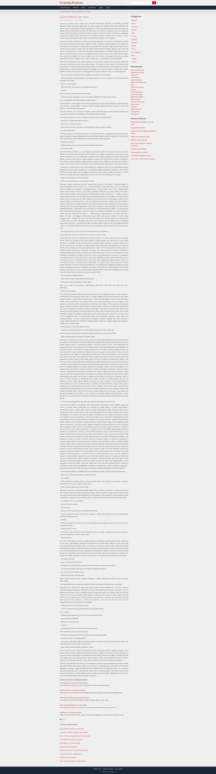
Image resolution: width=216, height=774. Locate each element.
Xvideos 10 (134, 75)
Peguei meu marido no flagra (140, 137)
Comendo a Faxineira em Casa (141, 155)
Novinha (134, 43)
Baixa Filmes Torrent (137, 70)
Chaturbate (92, 8)
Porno (83, 8)
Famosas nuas (135, 99)
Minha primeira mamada (139, 140)
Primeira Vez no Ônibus (138, 149)
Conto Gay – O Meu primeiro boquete (143, 159)
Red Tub (75, 8)
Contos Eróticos (65, 8)
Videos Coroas (98, 769)
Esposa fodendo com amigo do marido (72, 690)
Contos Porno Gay (137, 92)
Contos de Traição (136, 94)
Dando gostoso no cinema (139, 152)
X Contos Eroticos (65, 11)
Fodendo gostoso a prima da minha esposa (74, 683)
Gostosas (134, 107)
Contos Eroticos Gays (138, 102)
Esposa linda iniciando (138, 128)
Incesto (133, 36)
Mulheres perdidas (137, 97)
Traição (133, 58)
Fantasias (134, 27)
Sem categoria (136, 52)
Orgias (101, 8)
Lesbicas (134, 39)
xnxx (132, 85)
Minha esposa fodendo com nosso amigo (73, 705)
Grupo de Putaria (136, 80)
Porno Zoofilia (118, 769)
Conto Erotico (135, 77)
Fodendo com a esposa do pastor (71, 712)
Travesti (134, 62)
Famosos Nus (135, 111)
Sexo (133, 55)
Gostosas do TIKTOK (137, 72)
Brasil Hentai (135, 104)
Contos (108, 8)
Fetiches (134, 30)
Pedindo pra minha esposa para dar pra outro (75, 698)
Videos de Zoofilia (108, 769)
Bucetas (133, 90)
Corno (72, 11)
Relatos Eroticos (136, 109)
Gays (133, 33)
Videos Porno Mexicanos (139, 82)
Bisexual (134, 20)
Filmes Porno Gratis (137, 87)
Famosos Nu (135, 114)
